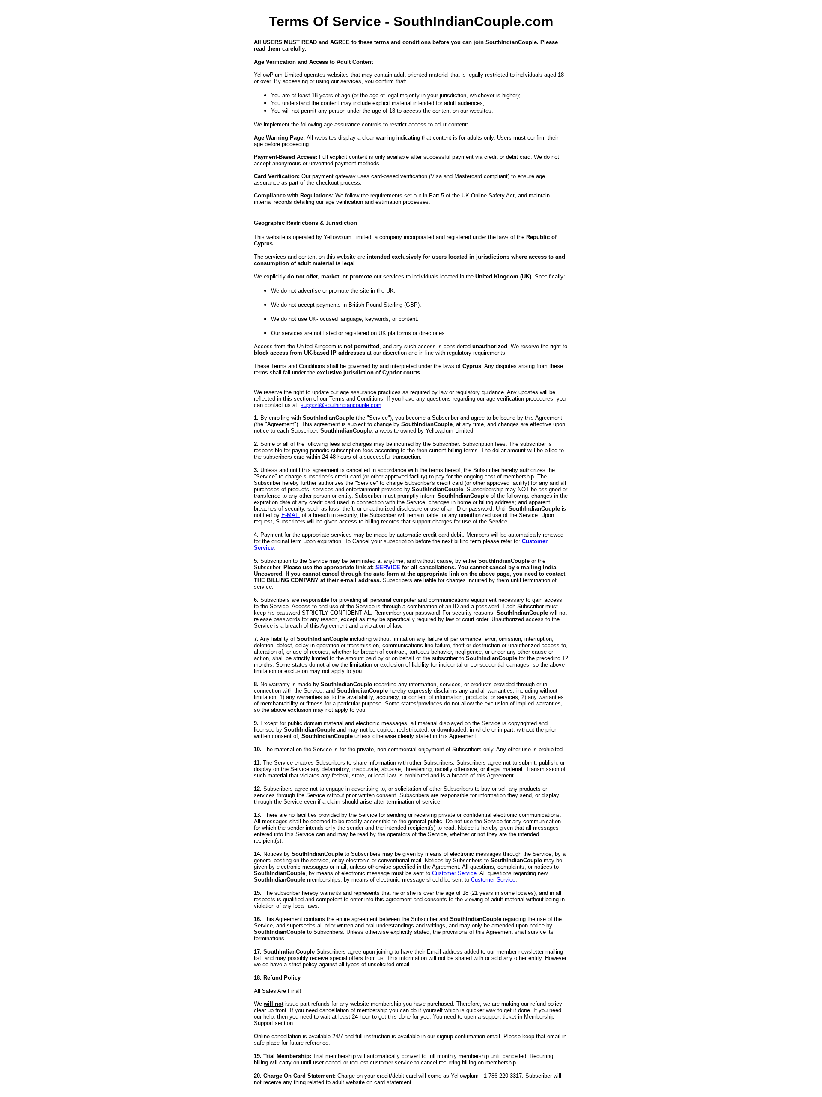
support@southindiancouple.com (341, 405)
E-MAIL (290, 515)
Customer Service (454, 873)
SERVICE (387, 567)
